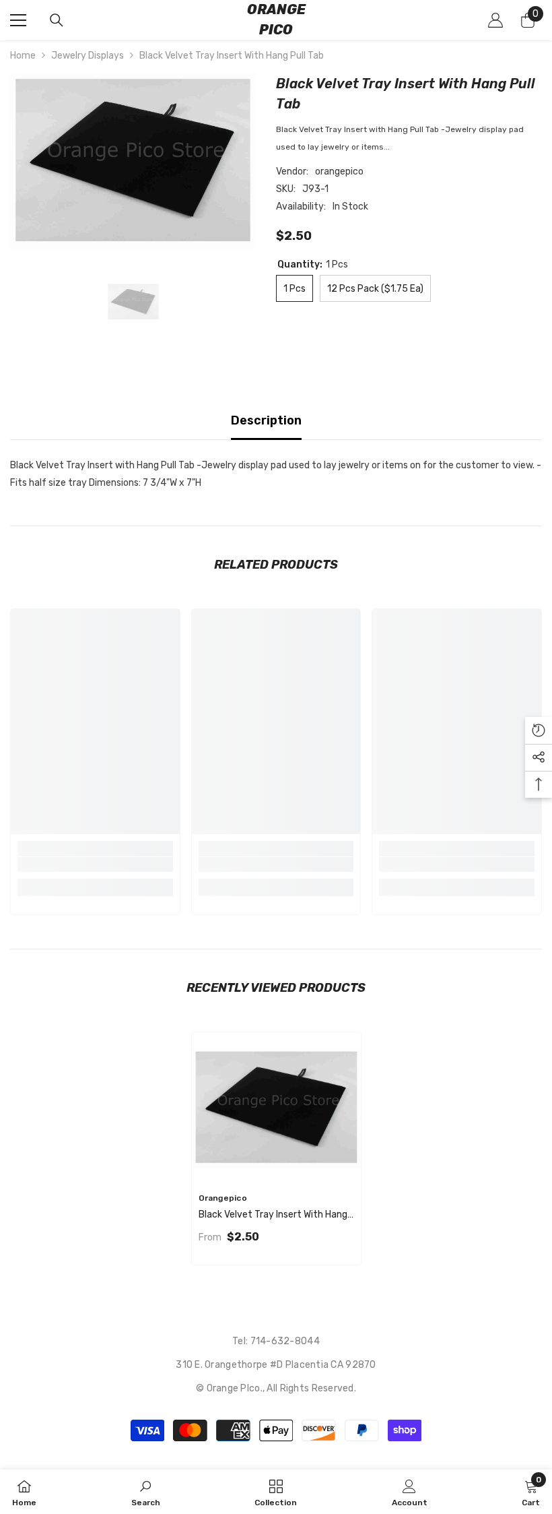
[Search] (56, 20)
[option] (133, 161)
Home (23, 55)
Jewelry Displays (87, 55)
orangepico (339, 171)
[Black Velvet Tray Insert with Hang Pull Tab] (276, 1108)
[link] (95, 864)
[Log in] (495, 20)
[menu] (18, 20)
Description (266, 420)
